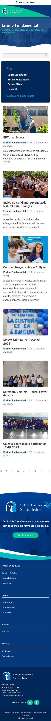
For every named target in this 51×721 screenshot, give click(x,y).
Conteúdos (5, 632)
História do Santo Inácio (10, 573)
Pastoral (12, 88)
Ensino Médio (15, 84)
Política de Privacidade (25, 718)
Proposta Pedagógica (9, 578)
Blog (9, 68)
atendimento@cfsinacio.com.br (12, 695)
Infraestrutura (6, 583)
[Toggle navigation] (47, 11)
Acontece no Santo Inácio (20, 95)
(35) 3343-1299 (14, 693)
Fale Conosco (6, 651)
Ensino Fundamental (19, 79)
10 (41, 470)
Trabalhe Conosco (8, 656)
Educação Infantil (17, 74)
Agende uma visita (25, 535)
